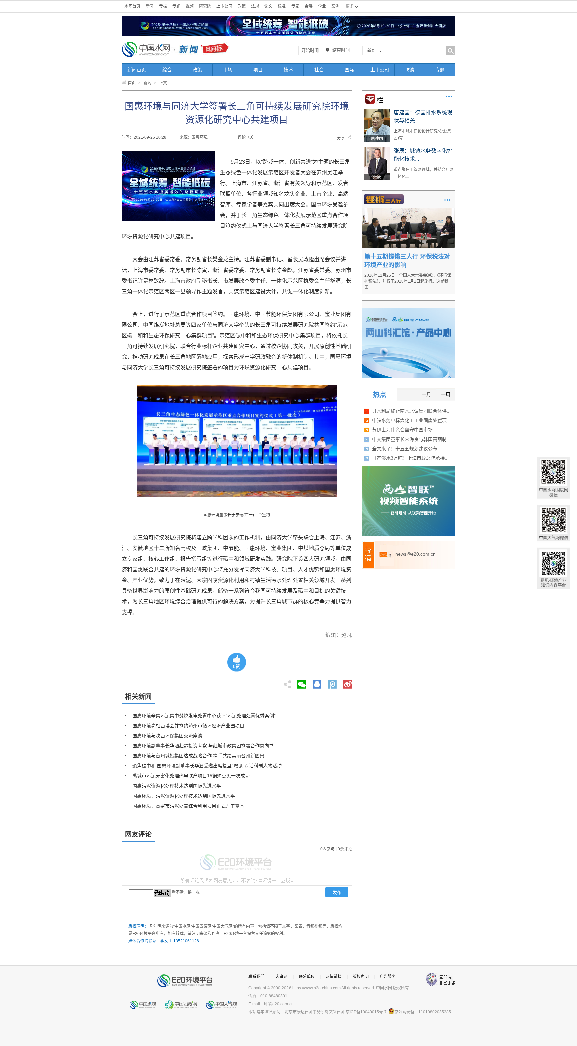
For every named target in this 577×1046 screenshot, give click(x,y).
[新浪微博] (347, 682)
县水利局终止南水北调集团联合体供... (411, 411)
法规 (255, 6)
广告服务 (388, 976)
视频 (190, 6)
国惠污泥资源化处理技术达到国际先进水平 (176, 786)
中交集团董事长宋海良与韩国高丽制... (411, 439)
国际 (349, 69)
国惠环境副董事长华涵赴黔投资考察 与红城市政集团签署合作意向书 (203, 745)
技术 (288, 69)
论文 (268, 6)
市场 (227, 69)
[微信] (301, 682)
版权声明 (361, 976)
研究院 (205, 6)
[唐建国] (377, 111)
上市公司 (224, 6)
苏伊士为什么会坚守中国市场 (402, 429)
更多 (449, 97)
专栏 (163, 6)
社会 (319, 69)
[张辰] (377, 149)
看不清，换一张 (186, 892)
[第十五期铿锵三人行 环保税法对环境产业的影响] (408, 210)
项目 (258, 69)
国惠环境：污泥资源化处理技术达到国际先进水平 (183, 796)
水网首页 (132, 6)
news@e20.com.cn (415, 554)
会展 (309, 6)
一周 (445, 394)
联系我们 (256, 976)
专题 (176, 6)
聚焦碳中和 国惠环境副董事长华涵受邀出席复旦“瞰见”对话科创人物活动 (207, 765)
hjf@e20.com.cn (279, 1004)
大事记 (281, 976)
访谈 (409, 69)
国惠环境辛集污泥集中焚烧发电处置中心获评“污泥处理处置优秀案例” (204, 715)
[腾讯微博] (333, 682)
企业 (322, 6)
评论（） (247, 137)
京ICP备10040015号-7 (366, 1012)
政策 (242, 6)
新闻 (150, 6)
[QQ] (317, 682)
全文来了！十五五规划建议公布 (404, 448)
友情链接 (334, 976)
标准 (282, 6)
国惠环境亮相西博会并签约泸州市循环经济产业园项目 (188, 725)
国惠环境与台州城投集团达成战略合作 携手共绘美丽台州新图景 (198, 755)
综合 (167, 69)
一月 (426, 394)
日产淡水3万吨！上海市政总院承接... (410, 458)
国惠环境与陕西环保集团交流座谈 (167, 735)
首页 (132, 83)
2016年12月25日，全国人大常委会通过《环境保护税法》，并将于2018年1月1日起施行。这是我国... (407, 281)
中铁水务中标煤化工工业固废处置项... (411, 420)
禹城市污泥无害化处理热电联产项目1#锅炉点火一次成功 (191, 775)
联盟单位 (307, 976)
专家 (295, 6)
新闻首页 (136, 69)
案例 (335, 6)
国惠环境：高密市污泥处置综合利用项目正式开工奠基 (188, 806)
